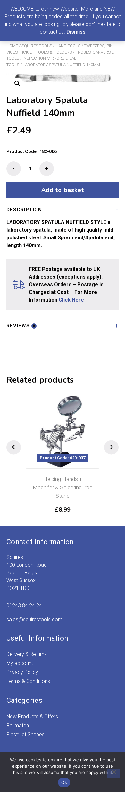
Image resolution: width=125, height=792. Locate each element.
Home (12, 45)
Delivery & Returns (26, 654)
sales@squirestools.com (34, 619)
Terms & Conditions (28, 681)
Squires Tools (36, 45)
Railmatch (17, 725)
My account (19, 663)
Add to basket (62, 190)
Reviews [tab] (20, 326)
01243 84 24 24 (24, 605)
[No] (113, 773)
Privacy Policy (22, 672)
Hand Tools (67, 45)
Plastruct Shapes (25, 734)
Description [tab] (24, 209)
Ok (64, 782)
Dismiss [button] (76, 32)
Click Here (71, 300)
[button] (17, 83)
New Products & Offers (32, 716)
